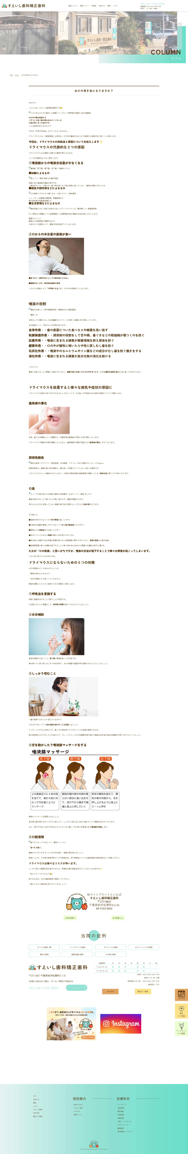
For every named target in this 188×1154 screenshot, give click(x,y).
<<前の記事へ (70, 918)
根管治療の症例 (77, 954)
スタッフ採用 (37, 1109)
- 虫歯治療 (120, 1108)
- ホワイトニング (122, 1125)
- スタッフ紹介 (78, 1108)
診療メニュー (84, 6)
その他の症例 (110, 954)
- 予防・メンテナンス (124, 1121)
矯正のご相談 (181, 1014)
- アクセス (76, 1111)
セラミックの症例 (111, 947)
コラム (115, 6)
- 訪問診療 (120, 1115)
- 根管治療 (120, 1118)
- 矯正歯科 (120, 1111)
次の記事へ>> (117, 918)
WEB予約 (36, 1113)
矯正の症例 (44, 954)
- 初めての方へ (78, 1104)
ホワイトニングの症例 (144, 947)
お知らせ (102, 6)
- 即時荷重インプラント (125, 1131)
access (76, 987)
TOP (34, 1096)
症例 (109, 6)
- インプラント (122, 1104)
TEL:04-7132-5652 (152, 4)
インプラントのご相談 (181, 1032)
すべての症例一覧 (44, 947)
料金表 (94, 6)
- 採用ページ (77, 1115)
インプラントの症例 (77, 947)
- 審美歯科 (120, 1128)
